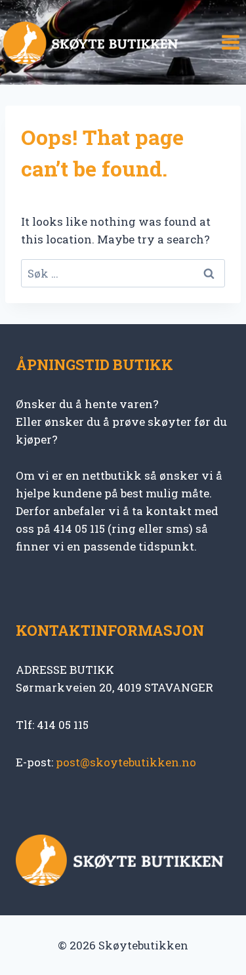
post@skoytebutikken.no (126, 762)
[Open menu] (230, 42)
